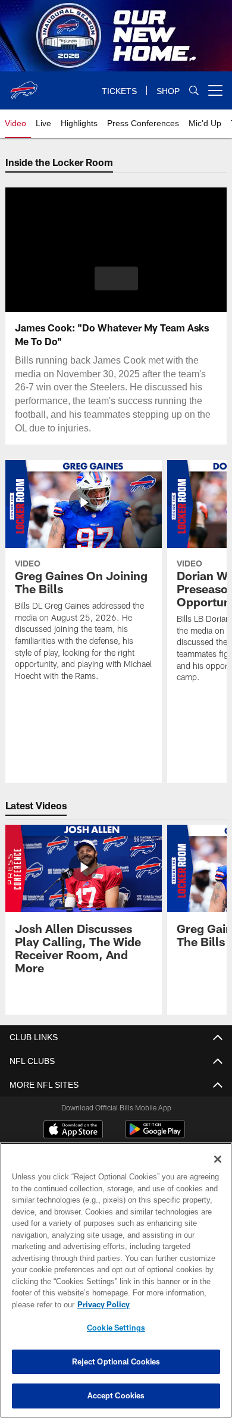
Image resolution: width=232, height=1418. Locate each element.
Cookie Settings (116, 1327)
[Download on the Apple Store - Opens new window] (73, 1130)
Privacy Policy (101, 1304)
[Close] (218, 1159)
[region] (116, 1280)
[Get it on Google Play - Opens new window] (155, 1135)
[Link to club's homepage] (24, 85)
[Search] (194, 91)
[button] (116, 278)
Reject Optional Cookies (116, 1361)
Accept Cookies (116, 1395)
